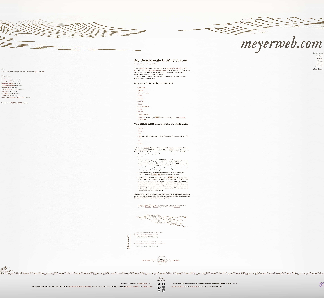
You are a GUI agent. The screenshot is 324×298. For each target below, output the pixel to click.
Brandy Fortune (144, 68)
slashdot (140, 90)
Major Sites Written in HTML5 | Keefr (147, 234)
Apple (140, 109)
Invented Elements (6, 87)
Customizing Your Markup (8, 85)
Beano (154, 179)
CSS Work (319, 56)
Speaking (319, 64)
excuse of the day (143, 283)
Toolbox (319, 59)
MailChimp (141, 87)
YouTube (140, 117)
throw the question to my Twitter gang (155, 70)
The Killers (141, 112)
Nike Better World (143, 106)
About (140, 96)
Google (140, 128)
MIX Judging (5, 91)
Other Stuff (318, 66)
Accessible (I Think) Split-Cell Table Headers (13, 97)
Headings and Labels (7, 79)
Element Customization (8, 83)
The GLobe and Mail (144, 114)
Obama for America (143, 93)
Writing (319, 61)
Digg (139, 134)
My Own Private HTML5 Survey (160, 60)
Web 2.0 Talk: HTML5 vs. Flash (9, 89)
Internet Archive (147, 286)
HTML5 (155, 207)
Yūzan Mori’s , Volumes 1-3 (80, 286)
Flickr (140, 141)
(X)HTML (148, 207)
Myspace (140, 101)
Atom (42, 71)
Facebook (146, 148)
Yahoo (140, 136)
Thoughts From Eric (176, 286)
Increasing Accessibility (7, 81)
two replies (177, 207)
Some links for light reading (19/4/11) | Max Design (151, 243)
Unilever (140, 98)
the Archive (162, 261)
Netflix (140, 144)
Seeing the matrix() (146, 260)
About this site (317, 69)
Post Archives (317, 53)
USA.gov (140, 131)
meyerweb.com (281, 42)
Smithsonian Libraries (131, 286)
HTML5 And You (6, 93)
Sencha (140, 104)
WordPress (194, 286)
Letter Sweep (176, 260)
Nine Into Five (5, 95)
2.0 (37, 71)
